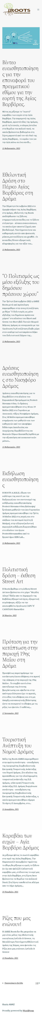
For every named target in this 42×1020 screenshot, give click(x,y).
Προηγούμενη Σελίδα (12, 983)
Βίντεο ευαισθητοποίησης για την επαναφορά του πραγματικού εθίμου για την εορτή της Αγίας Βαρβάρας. (20, 83)
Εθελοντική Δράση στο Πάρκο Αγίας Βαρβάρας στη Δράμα (17, 187)
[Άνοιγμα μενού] (38, 9)
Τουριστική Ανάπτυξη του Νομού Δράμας (18, 745)
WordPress (28, 1010)
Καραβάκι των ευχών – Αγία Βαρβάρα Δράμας (20, 842)
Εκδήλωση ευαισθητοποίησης (20, 479)
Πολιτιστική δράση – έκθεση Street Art (18, 575)
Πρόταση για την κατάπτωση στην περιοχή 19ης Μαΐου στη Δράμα (20, 654)
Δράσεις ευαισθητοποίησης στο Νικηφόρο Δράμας (20, 377)
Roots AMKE (8, 1004)
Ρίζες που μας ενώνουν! (16, 921)
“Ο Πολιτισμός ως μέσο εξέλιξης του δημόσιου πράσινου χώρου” (20, 285)
